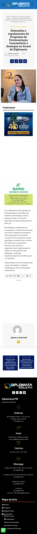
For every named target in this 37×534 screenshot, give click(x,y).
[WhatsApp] (25, 61)
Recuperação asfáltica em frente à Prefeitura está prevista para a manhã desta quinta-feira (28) (26, 363)
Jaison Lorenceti (13, 53)
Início (9, 16)
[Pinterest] (21, 61)
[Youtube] (24, 392)
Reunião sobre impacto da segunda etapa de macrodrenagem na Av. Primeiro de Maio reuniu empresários (10, 363)
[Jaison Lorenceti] (18, 329)
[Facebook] (12, 61)
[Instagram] (17, 392)
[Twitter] (16, 61)
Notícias (14, 16)
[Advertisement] (18, 158)
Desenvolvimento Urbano (19, 27)
